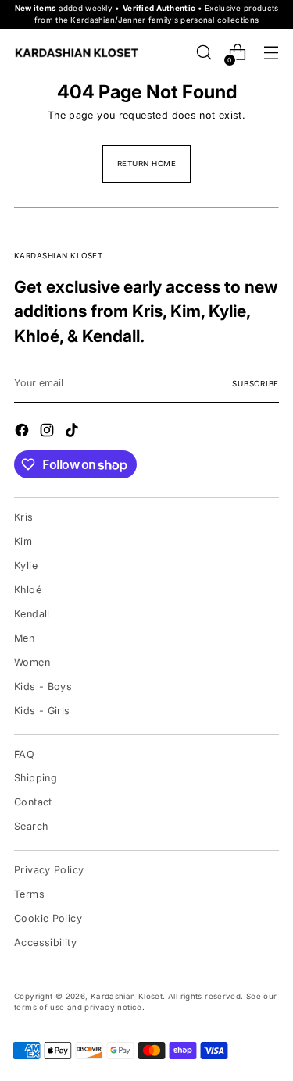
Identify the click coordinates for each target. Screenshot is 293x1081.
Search (31, 826)
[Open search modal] (204, 53)
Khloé (27, 590)
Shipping (35, 778)
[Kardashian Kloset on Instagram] (48, 432)
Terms (29, 894)
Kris (24, 517)
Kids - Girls (42, 711)
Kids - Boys (43, 686)
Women (32, 662)
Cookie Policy (48, 918)
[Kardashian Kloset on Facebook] (23, 432)
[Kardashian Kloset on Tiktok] (73, 432)
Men (24, 638)
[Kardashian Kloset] (76, 53)
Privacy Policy (49, 870)
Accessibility (45, 942)
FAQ (24, 754)
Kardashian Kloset (127, 996)
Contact (33, 802)
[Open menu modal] (271, 53)
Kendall (32, 614)
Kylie (26, 565)
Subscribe (255, 383)
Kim (23, 541)
